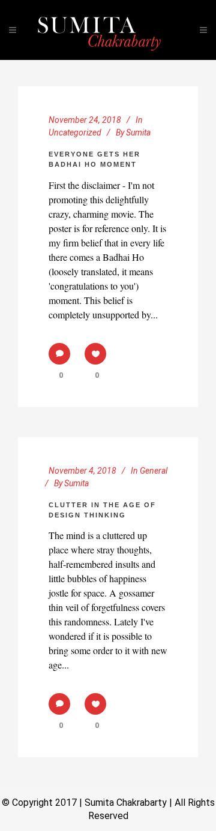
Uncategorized (75, 132)
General (153, 470)
